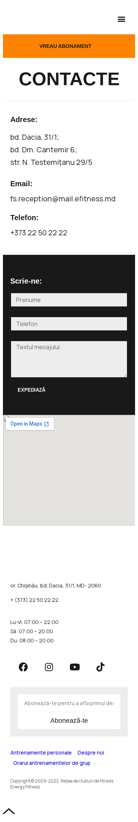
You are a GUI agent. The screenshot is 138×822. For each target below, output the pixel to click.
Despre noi (91, 752)
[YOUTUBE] (75, 667)
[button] (122, 19)
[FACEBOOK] (23, 667)
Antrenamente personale (41, 752)
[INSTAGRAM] (49, 667)
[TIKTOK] (100, 667)
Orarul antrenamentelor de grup (52, 762)
